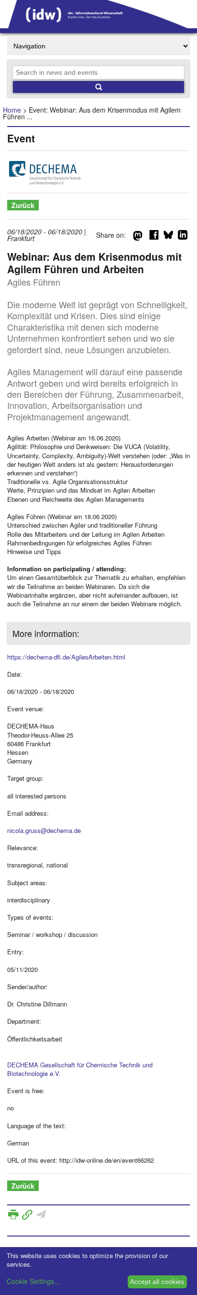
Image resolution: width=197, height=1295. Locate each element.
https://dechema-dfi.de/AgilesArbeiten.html (66, 656)
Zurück (22, 205)
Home (12, 110)
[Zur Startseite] (98, 25)
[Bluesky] (168, 237)
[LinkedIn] (182, 237)
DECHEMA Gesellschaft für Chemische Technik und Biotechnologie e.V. (80, 1069)
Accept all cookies (157, 1281)
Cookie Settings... (33, 1281)
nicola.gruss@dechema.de (44, 830)
